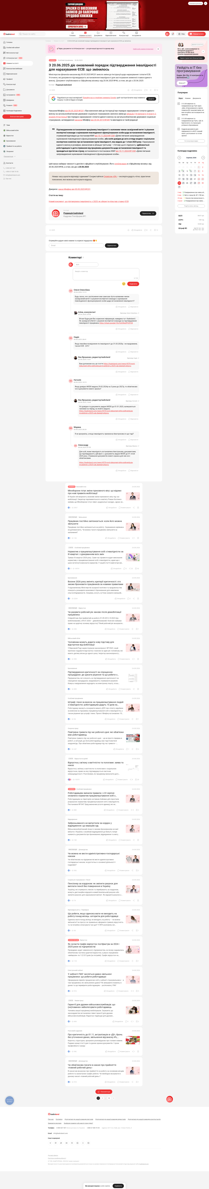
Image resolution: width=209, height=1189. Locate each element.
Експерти (59, 1119)
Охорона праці (73, 728)
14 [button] (195, 175)
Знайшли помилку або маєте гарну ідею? (78, 1123)
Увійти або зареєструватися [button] (143, 49)
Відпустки (82, 608)
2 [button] (102, 1098)
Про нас (8, 178)
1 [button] (98, 1098)
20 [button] (191, 179)
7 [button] (194, 171)
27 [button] (191, 183)
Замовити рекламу (195, 3)
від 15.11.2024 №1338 (105, 136)
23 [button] (203, 179)
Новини (188, 98)
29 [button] (199, 183)
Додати (151, 99)
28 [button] (195, 183)
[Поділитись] (151, 90)
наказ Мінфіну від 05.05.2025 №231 (74, 189)
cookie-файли (105, 1186)
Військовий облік (74, 638)
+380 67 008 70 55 (93, 1128)
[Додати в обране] (138, 507)
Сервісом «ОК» (110, 176)
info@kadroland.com (60, 1133)
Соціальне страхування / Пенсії (79, 880)
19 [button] (187, 179)
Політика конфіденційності (57, 1158)
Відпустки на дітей (81, 759)
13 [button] (191, 175)
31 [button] (179, 187)
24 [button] (179, 183)
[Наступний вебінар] (203, 51)
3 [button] (179, 171)
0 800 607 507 (70, 1128)
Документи (197, 98)
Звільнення (83, 517)
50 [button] (109, 1098)
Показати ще (105, 1092)
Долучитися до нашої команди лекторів (79, 1119)
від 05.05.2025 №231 (74, 111)
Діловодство (83, 849)
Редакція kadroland (64, 85)
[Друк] (128, 90)
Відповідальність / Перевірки (78, 910)
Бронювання (72, 578)
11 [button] (183, 175)
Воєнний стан (81, 487)
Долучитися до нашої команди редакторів (110, 1119)
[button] (113, 1098)
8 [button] (198, 171)
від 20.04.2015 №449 (100, 120)
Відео (181, 98)
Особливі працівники (65, 60)
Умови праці (79, 1000)
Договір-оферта (53, 1155)
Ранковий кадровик (75, 1031)
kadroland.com (144, 1164)
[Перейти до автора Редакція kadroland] (55, 213)
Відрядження (72, 819)
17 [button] (179, 179)
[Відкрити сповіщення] (173, 34)
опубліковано (120, 164)
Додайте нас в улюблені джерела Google (99, 98)
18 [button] (183, 179)
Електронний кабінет (75, 970)
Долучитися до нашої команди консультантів (144, 1119)
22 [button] (199, 179)
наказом (78, 120)
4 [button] (183, 171)
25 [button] (183, 183)
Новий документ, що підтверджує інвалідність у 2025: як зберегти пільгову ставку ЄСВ (89, 201)
